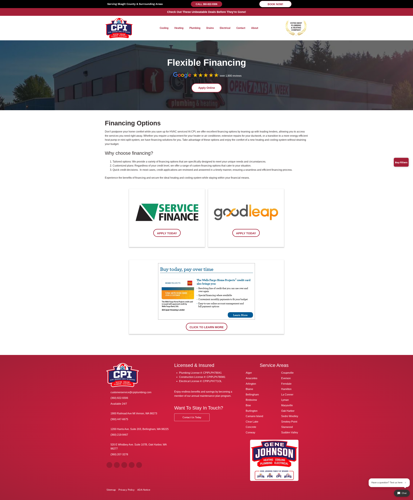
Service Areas (274, 365)
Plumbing (194, 28)
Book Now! (275, 4)
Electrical (225, 28)
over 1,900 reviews (231, 75)
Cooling (164, 28)
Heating (178, 28)
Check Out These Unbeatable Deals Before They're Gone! (206, 12)
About (254, 28)
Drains (210, 28)
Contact (240, 28)
